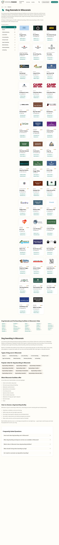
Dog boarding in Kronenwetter (22, 370)
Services (28, 2)
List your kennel (45, 2)
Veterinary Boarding (28, 358)
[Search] (39, 2)
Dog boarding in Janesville (21, 373)
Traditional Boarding (14, 355)
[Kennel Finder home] (9, 2)
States (5, 6)
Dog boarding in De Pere (7, 373)
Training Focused (45, 355)
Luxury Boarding (25, 355)
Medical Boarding (17, 358)
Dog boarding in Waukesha (35, 365)
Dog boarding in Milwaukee (8, 365)
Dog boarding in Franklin (34, 368)
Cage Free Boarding (6, 358)
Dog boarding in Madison (21, 365)
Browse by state (21, 2)
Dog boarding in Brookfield (8, 368)
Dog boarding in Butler (21, 368)
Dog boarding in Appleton (8, 370)
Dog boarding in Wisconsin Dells (36, 373)
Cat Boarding (38, 358)
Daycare (4, 355)
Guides (33, 2)
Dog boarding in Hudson (36, 370)
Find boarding (54, 2)
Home (2, 6)
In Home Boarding (35, 355)
